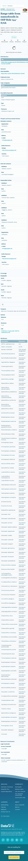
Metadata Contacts (6, 121)
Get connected (14, 857)
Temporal (3, 309)
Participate (18, 787)
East (2, 284)
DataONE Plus (5, 789)
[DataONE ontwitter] (3, 840)
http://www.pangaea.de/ (9, 150)
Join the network (20, 791)
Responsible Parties (6, 180)
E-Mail (3, 138)
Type (2, 103)
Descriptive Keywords (7, 93)
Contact (17, 809)
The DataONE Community (19, 794)
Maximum (3, 323)
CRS (2, 329)
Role (2, 129)
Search (4, 5)
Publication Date (5, 77)
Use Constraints (5, 752)
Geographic (4, 275)
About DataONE (19, 805)
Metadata (10, 5)
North (2, 278)
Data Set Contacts (6, 163)
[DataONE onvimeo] (8, 840)
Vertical (3, 314)
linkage (4, 148)
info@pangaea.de (7, 140)
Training (3, 807)
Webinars (3, 809)
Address (3, 135)
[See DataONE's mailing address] (21, 840)
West (2, 295)
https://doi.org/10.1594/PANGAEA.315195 (13, 73)
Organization (4, 124)
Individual (4, 166)
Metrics (17, 807)
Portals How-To (5, 811)
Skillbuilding (4, 805)
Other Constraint (5, 758)
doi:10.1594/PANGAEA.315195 (8, 10)
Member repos (19, 789)
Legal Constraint (5, 744)
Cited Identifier (5, 71)
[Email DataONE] (12, 840)
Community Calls (20, 797)
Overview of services (7, 787)
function (4, 154)
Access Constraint (6, 746)
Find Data (6, 816)
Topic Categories (5, 83)
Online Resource (5, 145)
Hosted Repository (6, 791)
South (2, 290)
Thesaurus (4, 109)
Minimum (3, 317)
